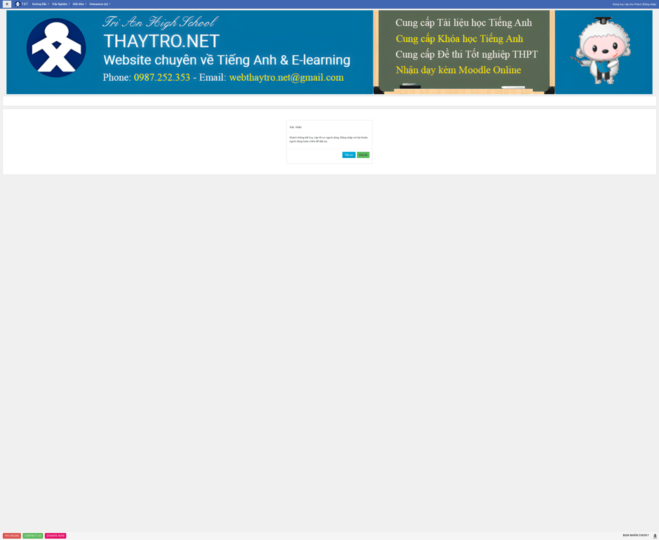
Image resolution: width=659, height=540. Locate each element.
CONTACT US (33, 535)
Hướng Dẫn (39, 4)
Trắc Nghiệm (60, 4)
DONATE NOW (55, 535)
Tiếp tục (349, 154)
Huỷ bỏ (363, 154)
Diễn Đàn (79, 4)
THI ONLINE (12, 535)
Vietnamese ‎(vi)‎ (98, 4)
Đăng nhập (649, 4)
